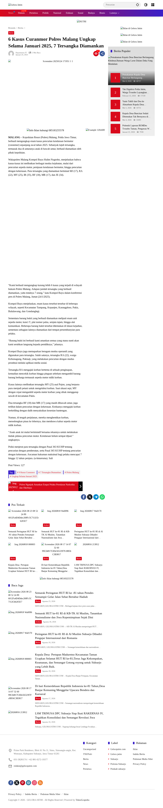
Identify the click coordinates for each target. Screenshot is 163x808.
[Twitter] (89, 497)
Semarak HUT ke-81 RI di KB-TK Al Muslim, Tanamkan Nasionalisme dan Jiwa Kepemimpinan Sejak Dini (55, 534)
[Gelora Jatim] (15, 4)
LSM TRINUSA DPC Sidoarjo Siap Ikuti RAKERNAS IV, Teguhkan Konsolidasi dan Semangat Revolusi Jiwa (88, 568)
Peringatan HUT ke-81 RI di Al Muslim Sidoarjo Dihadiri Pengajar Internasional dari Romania (88, 534)
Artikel (46, 525)
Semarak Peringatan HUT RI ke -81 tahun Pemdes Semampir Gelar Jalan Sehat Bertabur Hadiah (22, 534)
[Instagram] (34, 782)
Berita (11, 33)
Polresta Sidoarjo (118, 764)
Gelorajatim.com (118, 749)
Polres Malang (73, 472)
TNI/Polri (87, 754)
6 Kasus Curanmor (27, 472)
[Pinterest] (22, 782)
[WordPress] (28, 782)
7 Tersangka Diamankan (50, 472)
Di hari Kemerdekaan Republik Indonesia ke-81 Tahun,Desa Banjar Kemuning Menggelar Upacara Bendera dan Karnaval (55, 568)
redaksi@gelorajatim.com (25, 766)
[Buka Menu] (153, 5)
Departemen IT (21, 53)
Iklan (135, 749)
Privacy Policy (139, 764)
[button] (137, 4)
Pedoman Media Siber (143, 759)
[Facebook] (83, 497)
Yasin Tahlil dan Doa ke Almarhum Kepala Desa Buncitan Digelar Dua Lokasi (135, 103)
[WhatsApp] (102, 497)
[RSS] (40, 782)
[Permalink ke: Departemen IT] (12, 53)
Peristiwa (87, 769)
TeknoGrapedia (82, 800)
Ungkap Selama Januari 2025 (24, 476)
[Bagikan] (102, 53)
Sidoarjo (114, 759)
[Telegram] (96, 497)
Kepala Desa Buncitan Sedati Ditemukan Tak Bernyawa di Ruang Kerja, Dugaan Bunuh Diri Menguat (135, 115)
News (85, 764)
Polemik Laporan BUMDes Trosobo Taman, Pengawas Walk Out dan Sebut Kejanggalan (137, 127)
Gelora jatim (116, 754)
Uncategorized (89, 749)
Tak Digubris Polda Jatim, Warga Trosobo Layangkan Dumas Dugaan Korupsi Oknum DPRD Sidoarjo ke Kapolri (136, 91)
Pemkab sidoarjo (117, 769)
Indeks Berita (139, 754)
